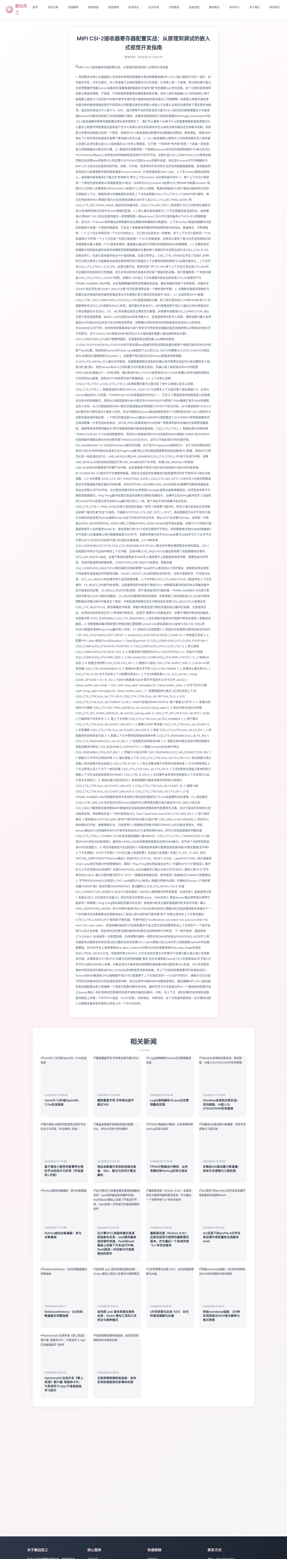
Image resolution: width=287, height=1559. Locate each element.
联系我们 (275, 7)
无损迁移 (53, 7)
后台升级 (153, 7)
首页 (35, 7)
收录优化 (133, 7)
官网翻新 (73, 7)
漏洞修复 (93, 7)
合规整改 (174, 7)
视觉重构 (113, 7)
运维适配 (194, 7)
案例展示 (214, 7)
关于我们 (254, 7)
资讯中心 (234, 7)
